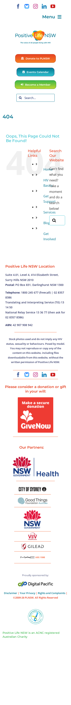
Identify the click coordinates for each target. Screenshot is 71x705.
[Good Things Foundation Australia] (32, 499)
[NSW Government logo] (32, 510)
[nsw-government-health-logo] (35, 457)
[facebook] (18, 6)
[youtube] (52, 6)
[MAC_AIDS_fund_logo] (32, 555)
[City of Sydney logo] (32, 488)
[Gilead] (32, 544)
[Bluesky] (26, 6)
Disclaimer (10, 593)
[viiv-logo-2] (32, 534)
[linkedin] (44, 6)
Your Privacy (27, 593)
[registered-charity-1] (36, 610)
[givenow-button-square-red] (35, 399)
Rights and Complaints (51, 593)
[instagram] (35, 6)
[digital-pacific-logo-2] (35, 583)
